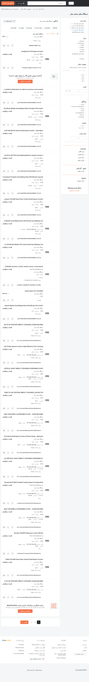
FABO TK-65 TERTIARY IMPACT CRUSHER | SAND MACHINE (22, 324)
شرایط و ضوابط (62, 644)
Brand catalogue (61, 658)
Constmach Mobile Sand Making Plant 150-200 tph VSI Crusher (22, 305)
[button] (8, 45)
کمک (85, 647)
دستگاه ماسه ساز (38, 34)
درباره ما (84, 644)
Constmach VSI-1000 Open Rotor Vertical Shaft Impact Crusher (22, 199)
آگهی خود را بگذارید (25, 81)
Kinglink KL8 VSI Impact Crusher (32, 51)
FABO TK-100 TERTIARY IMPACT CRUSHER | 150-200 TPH (23, 392)
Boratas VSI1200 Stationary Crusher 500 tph (28, 533)
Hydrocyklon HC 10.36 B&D (34, 291)
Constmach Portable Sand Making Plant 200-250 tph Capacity (23, 177)
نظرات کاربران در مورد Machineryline (60, 654)
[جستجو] (64, 3)
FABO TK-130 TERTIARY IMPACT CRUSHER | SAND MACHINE (22, 581)
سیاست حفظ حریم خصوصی (58, 647)
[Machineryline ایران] (82, 3)
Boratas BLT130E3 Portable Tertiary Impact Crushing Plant (24, 482)
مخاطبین (84, 650)
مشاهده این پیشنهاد (25, 611)
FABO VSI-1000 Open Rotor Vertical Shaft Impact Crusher (24, 559)
